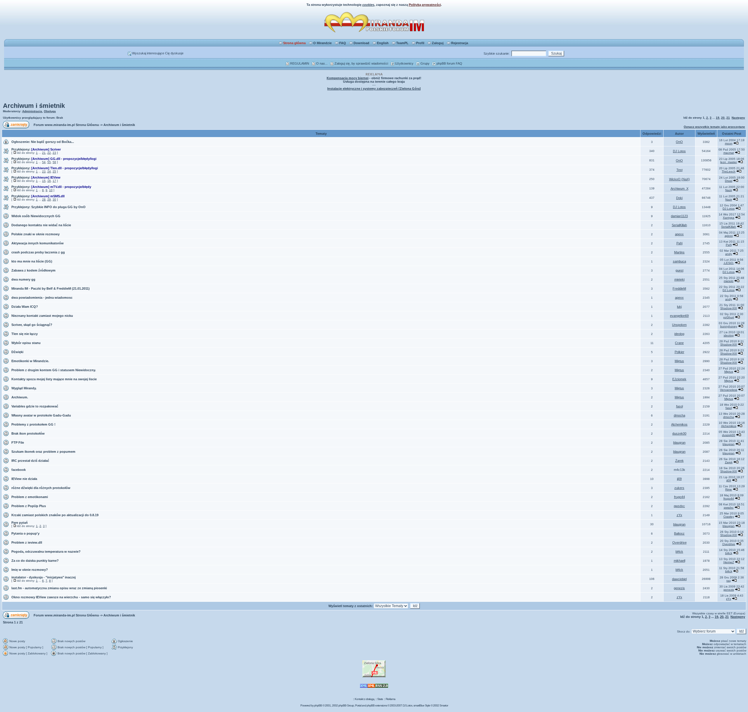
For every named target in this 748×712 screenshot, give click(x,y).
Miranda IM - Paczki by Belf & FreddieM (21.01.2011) (50, 288)
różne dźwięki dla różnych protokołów (40, 488)
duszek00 (679, 433)
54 (44, 162)
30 (54, 199)
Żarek (679, 460)
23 (54, 152)
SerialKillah (679, 225)
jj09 (679, 479)
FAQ (342, 43)
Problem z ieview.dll (26, 542)
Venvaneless (728, 389)
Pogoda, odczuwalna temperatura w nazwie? (46, 551)
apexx (679, 234)
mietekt (679, 279)
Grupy (425, 63)
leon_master (728, 162)
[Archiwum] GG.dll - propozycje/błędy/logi (63, 158)
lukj (679, 306)
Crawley (728, 516)
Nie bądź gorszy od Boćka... (52, 142)
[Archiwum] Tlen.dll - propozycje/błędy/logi (64, 168)
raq (728, 580)
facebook (18, 469)
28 (44, 199)
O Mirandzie (322, 43)
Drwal (728, 180)
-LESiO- (728, 263)
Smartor (443, 705)
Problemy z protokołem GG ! (33, 424)
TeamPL (402, 43)
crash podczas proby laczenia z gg (38, 252)
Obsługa (50, 111)
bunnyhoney (728, 326)
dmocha (679, 415)
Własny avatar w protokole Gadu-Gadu (41, 415)
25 (54, 171)
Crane (679, 343)
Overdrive (679, 542)
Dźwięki (17, 352)
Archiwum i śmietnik (34, 105)
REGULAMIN (299, 63)
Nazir (728, 190)
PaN (679, 243)
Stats (380, 699)
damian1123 (679, 216)
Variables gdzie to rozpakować (34, 406)
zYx (679, 515)
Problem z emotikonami (29, 497)
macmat (728, 152)
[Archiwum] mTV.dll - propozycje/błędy (61, 187)
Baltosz (679, 533)
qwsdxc (679, 506)
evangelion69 (679, 315)
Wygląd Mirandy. (24, 388)
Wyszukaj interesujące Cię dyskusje (157, 53)
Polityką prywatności (425, 4)
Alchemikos (679, 424)
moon (729, 143)
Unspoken (679, 324)
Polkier (679, 352)
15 (44, 180)
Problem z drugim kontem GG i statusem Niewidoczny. (53, 370)
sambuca (679, 261)
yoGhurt (728, 317)
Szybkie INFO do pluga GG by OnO (58, 207)
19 (717, 117)
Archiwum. (19, 397)
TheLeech (728, 171)
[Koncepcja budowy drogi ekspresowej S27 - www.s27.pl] (374, 676)
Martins (679, 252)
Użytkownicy (403, 63)
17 (54, 180)
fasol (679, 406)
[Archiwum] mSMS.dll (48, 196)
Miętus (679, 361)
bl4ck (679, 551)
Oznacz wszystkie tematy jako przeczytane (714, 126)
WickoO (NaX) (679, 179)
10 (51, 190)
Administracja (32, 111)
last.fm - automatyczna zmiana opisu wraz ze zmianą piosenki (59, 588)
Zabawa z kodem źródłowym (33, 270)
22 (49, 152)
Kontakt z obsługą (364, 699)
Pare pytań (19, 522)
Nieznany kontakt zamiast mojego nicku (42, 315)
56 (54, 162)
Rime (728, 489)
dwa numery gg (23, 279)
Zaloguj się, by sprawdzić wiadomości (361, 63)
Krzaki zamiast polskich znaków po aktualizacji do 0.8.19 (54, 515)
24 (49, 171)
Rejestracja (459, 43)
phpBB (318, 705)
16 (49, 180)
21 (728, 117)
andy (728, 253)
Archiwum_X (679, 188)
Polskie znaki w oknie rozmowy (35, 234)
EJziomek (679, 379)
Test (679, 170)
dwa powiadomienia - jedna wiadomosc (41, 297)
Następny (738, 117)
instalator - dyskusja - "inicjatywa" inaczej (43, 577)
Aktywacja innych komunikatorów (37, 243)
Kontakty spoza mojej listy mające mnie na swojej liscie (54, 379)
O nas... (321, 63)
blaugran (679, 442)
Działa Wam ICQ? (24, 306)
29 (49, 199)
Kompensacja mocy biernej (347, 78)
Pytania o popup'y (25, 533)
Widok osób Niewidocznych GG (35, 216)
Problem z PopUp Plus (28, 506)
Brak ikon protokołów (28, 433)
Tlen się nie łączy (24, 334)
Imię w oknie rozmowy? (29, 569)
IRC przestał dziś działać (30, 460)
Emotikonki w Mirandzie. (30, 361)
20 (723, 117)
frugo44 (679, 497)
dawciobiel (679, 579)
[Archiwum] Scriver (46, 149)
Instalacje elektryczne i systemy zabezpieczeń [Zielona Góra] (374, 88)
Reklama (390, 699)
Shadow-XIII (728, 308)
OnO (679, 142)
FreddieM (679, 288)
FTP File (17, 442)
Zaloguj (438, 43)
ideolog (679, 334)
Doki (679, 198)
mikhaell (679, 560)
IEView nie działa (24, 479)
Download (361, 43)
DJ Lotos (679, 151)
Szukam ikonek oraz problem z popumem (43, 451)
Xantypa (728, 217)
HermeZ (728, 562)
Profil (420, 43)
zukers (679, 488)
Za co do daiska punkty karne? (35, 560)
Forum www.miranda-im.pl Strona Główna (66, 125)
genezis (679, 588)
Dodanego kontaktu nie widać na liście (41, 225)
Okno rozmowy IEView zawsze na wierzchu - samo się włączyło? (61, 597)
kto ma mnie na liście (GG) (31, 261)
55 (49, 162)
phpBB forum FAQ (449, 63)
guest (679, 270)
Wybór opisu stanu (26, 343)
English (383, 43)
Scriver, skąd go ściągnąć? (31, 324)
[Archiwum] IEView (45, 177)
